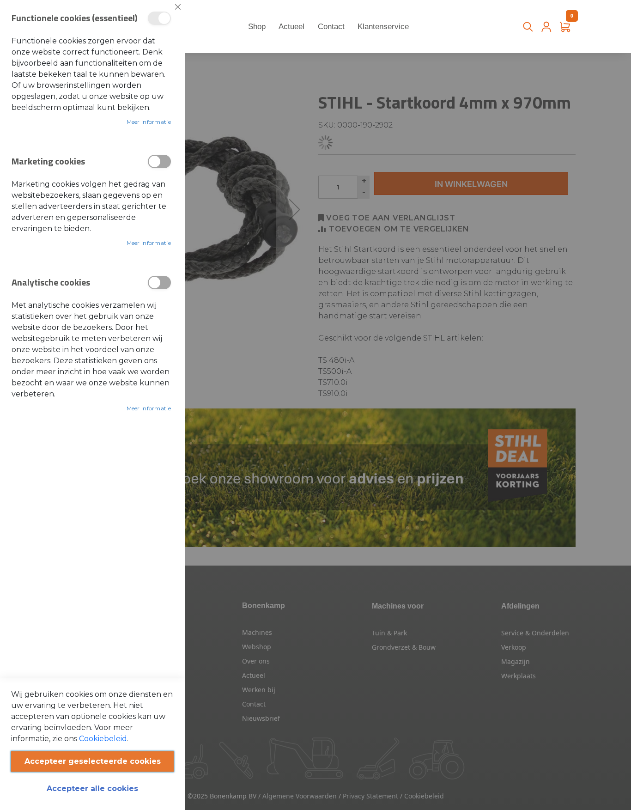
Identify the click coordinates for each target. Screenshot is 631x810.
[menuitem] (257, 27)
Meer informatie (149, 121)
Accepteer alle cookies (92, 788)
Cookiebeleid (103, 738)
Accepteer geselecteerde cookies (92, 761)
